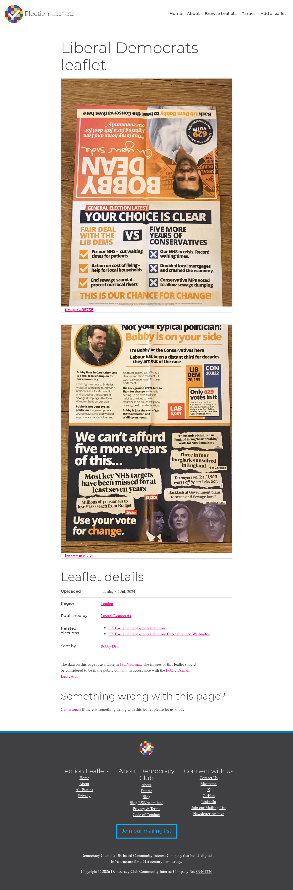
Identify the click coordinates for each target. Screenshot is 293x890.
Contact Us (209, 777)
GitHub (209, 795)
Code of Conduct (146, 814)
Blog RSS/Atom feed (146, 802)
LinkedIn (208, 801)
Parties (249, 14)
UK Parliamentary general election (136, 628)
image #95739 (79, 556)
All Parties (84, 789)
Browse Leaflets (221, 14)
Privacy (84, 795)
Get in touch (71, 709)
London (107, 603)
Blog (146, 796)
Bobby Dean (110, 646)
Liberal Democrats (116, 615)
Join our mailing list (146, 831)
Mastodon (209, 783)
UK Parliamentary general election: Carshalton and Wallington (159, 634)
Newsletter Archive (208, 813)
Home (176, 14)
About (193, 14)
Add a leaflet (273, 14)
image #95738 (79, 310)
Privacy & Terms (146, 808)
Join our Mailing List (208, 807)
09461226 (204, 871)
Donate (146, 790)
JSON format (130, 664)
